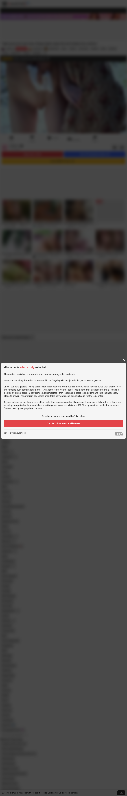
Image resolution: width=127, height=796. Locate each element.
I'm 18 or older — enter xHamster (63, 423)
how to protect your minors (15, 433)
